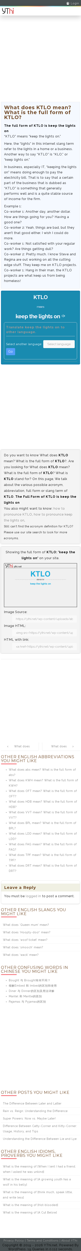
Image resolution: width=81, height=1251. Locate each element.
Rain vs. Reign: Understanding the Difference (35, 1111)
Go (10, 351)
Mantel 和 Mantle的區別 (25, 996)
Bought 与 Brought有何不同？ (30, 980)
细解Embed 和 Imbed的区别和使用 (33, 985)
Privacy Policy (14, 1240)
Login (75, 3)
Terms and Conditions (43, 1240)
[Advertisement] (40, 61)
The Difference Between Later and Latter (32, 1103)
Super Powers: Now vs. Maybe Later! (29, 1118)
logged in (33, 896)
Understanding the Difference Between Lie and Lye (40, 1138)
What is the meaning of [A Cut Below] (30, 1212)
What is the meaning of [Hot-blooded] (30, 1205)
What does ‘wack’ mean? (21, 954)
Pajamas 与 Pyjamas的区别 (27, 1001)
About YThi (69, 1240)
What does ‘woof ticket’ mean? (25, 939)
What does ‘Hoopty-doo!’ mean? (27, 932)
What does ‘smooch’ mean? (23, 947)
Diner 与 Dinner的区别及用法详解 (31, 991)
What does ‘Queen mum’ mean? (26, 924)
